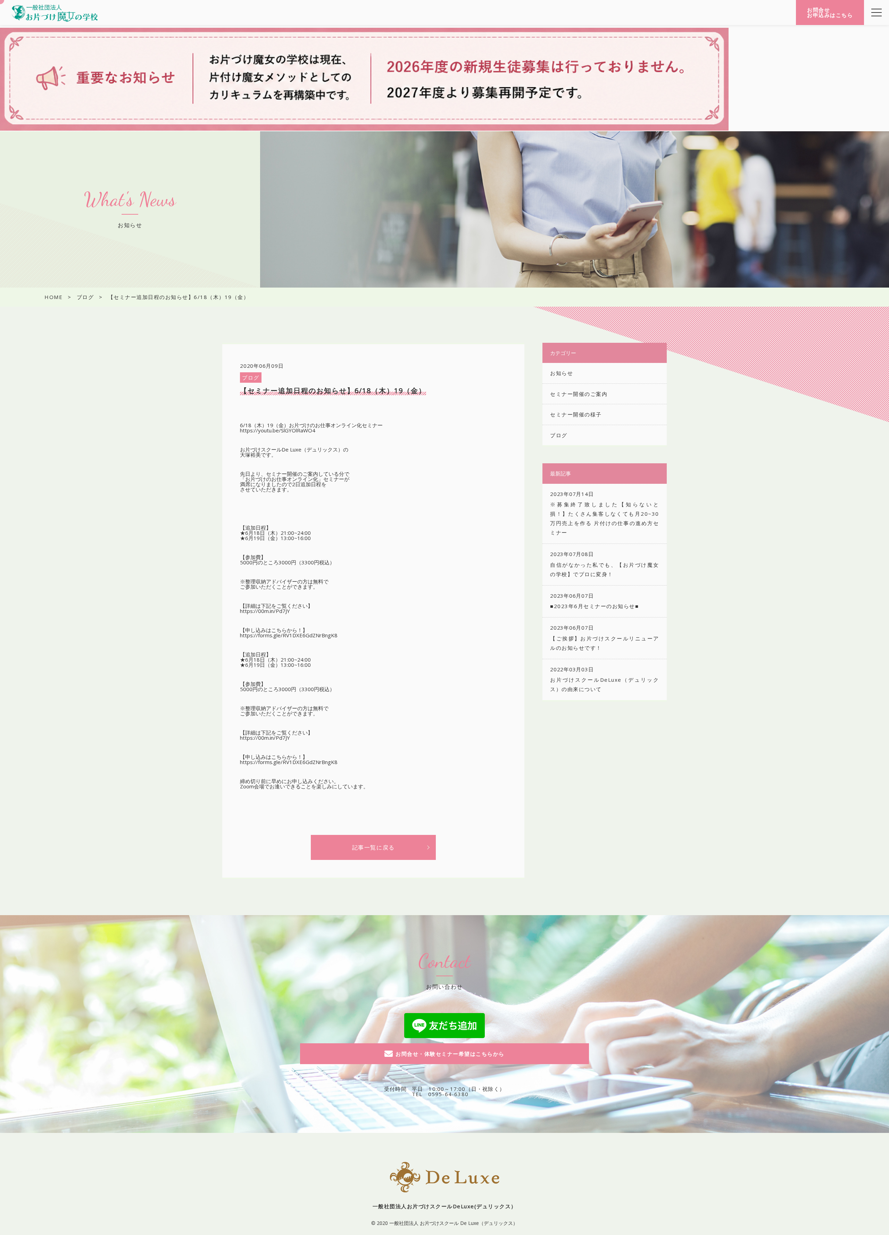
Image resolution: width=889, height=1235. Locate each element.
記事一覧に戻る (373, 847)
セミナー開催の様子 (576, 414)
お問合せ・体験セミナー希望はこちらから (450, 1053)
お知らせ (561, 373)
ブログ (250, 377)
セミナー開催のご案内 (578, 393)
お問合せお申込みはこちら (830, 12)
